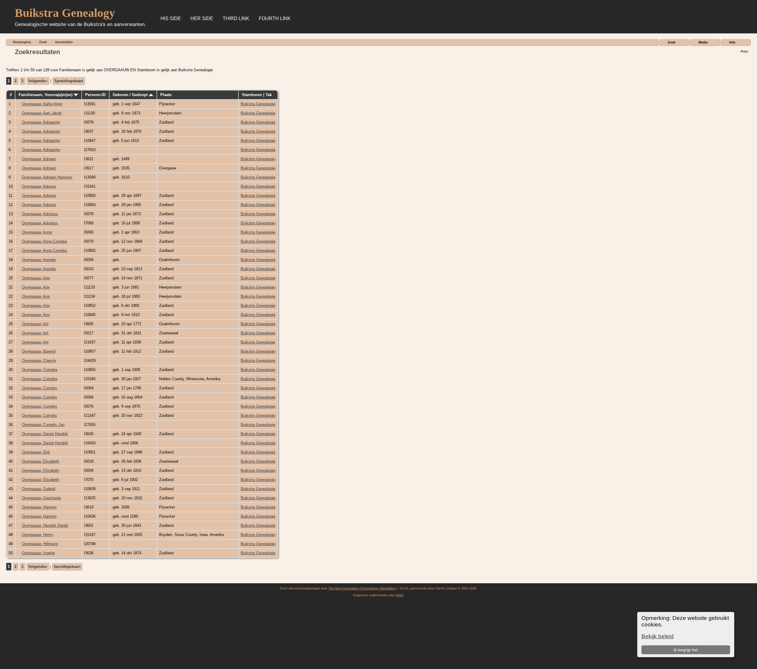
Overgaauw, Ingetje (38, 553)
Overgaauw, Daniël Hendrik (45, 443)
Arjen (399, 595)
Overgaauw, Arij (35, 324)
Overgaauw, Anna (37, 232)
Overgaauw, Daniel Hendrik (45, 434)
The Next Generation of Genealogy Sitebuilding (361, 588)
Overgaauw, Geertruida (41, 498)
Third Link (236, 18)
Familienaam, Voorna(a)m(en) (46, 95)
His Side (171, 18)
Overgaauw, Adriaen (39, 159)
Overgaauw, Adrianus (40, 214)
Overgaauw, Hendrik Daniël (45, 525)
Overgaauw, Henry (37, 534)
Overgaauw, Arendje (39, 259)
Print (744, 51)
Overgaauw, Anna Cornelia (44, 241)
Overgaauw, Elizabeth (40, 470)
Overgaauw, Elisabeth (40, 461)
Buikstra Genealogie (258, 104)
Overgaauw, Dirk (36, 452)
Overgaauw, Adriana (39, 186)
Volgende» (37, 81)
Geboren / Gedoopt (131, 95)
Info (732, 42)
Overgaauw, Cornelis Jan (43, 424)
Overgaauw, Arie (36, 278)
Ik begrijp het (686, 649)
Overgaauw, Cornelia (39, 369)
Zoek (671, 42)
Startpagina (22, 42)
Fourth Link (275, 18)
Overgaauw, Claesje (39, 360)
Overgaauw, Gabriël (38, 489)
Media (703, 42)
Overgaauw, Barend (38, 351)
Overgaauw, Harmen (39, 507)
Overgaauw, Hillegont (40, 544)
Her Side (201, 18)
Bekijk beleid (657, 636)
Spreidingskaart (68, 81)
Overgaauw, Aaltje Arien (42, 104)
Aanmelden (64, 42)
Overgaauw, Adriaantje (41, 122)
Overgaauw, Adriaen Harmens (47, 177)
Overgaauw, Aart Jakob (42, 113)
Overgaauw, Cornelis (39, 388)
